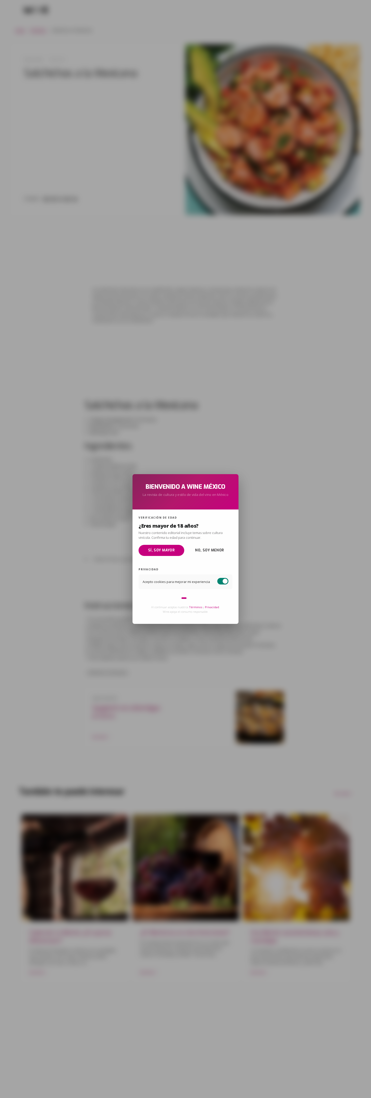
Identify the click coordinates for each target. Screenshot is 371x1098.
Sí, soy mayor (161, 550)
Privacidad (212, 607)
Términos (195, 607)
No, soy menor (209, 550)
